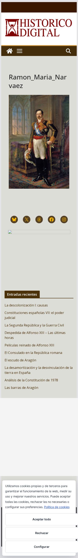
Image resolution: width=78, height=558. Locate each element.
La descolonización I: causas (26, 305)
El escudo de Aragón (20, 360)
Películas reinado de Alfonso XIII (29, 345)
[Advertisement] (39, 437)
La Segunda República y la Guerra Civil (34, 325)
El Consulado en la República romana (33, 352)
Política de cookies (56, 507)
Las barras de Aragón (21, 387)
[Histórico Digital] (10, 51)
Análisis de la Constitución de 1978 (31, 380)
